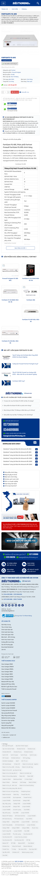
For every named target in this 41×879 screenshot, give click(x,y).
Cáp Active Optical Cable (8, 749)
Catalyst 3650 (5, 822)
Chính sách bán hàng (7, 632)
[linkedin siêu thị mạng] (16, 605)
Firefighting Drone (25, 791)
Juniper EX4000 (27, 803)
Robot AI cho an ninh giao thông (10, 791)
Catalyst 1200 (16, 803)
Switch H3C (5, 755)
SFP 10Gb (13, 843)
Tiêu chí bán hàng (6, 627)
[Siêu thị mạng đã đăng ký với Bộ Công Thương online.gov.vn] (7, 616)
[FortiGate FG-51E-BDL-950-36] (10, 332)
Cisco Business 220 (7, 837)
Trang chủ (4, 9)
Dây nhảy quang (6, 803)
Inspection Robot (6, 779)
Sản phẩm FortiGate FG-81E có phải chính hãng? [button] (17, 405)
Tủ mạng (14, 849)
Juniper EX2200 (25, 813)
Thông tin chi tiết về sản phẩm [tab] (12, 139)
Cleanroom (14, 782)
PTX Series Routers (18, 819)
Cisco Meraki (31, 843)
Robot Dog (16, 794)
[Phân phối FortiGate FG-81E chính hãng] (20, 393)
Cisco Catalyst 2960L (7, 669)
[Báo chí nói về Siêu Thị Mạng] (20, 541)
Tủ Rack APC (17, 764)
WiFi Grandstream (6, 764)
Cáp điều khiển (6, 852)
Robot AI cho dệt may (27, 767)
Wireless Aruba (31, 749)
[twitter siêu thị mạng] (6, 605)
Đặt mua (15, 92)
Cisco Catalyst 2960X (7, 667)
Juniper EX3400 (6, 800)
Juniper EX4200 (18, 831)
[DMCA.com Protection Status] (6, 696)
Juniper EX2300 (6, 797)
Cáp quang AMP (6, 806)
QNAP (17, 761)
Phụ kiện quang (17, 834)
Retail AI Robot (32, 782)
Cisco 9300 (15, 813)
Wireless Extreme (28, 752)
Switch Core (35, 822)
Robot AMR (30, 776)
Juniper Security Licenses (20, 837)
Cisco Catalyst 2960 (7, 664)
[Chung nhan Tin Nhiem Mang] (23, 616)
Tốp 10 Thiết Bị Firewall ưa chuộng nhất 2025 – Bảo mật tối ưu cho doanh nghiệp (24, 373)
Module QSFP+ (21, 843)
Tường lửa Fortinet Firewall (9, 710)
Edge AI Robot (6, 782)
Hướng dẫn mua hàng (7, 642)
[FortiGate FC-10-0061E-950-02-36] (10, 291)
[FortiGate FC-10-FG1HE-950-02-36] (31, 270)
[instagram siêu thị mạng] (12, 605)
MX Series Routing (7, 819)
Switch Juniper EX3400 (8, 705)
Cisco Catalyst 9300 (7, 679)
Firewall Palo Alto (25, 794)
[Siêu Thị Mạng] (21, 3)
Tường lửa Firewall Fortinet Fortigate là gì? (25, 364)
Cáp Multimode (16, 800)
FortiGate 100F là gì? (18, 381)
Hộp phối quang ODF (7, 725)
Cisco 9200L (27, 809)
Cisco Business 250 (7, 840)
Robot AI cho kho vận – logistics (30, 764)
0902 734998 (17, 599)
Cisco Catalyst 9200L (7, 677)
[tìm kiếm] (39, 3)
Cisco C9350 (29, 819)
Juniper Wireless (31, 825)
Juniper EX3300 (25, 822)
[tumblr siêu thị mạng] (23, 605)
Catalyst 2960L (25, 828)
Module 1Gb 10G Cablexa (8, 728)
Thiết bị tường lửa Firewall (8, 689)
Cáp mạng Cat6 (33, 849)
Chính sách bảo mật (6, 630)
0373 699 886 (8, 599)
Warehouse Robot (17, 779)
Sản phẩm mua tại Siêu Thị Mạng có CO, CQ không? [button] (18, 415)
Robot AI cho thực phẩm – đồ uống (11, 767)
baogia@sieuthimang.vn (14, 435)
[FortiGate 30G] (31, 291)
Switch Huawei (14, 755)
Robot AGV (22, 776)
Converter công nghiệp (7, 720)
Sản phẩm (15, 9)
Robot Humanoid (6, 794)
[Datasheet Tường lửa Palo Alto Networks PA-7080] (36, 455)
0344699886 (12, 108)
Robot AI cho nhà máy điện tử (9, 773)
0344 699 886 (8, 594)
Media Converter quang (8, 718)
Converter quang (17, 809)
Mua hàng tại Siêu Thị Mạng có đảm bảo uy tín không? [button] (19, 410)
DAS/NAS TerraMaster (7, 761)
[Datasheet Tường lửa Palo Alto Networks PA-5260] (36, 465)
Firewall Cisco (5, 849)
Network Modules (27, 846)
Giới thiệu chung (6, 625)
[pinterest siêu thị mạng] (19, 605)
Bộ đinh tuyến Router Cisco (9, 687)
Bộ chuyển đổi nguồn (7, 746)
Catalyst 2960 (5, 828)
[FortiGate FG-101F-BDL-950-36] (31, 311)
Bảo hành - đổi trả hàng (8, 637)
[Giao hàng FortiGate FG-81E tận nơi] (20, 501)
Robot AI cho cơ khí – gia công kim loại (11, 770)
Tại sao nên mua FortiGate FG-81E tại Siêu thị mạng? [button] (18, 401)
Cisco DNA (4, 855)
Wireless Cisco (5, 846)
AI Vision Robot (28, 779)
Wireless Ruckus (18, 752)
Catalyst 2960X (15, 828)
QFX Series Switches (20, 816)
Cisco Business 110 (27, 834)
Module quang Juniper (27, 852)
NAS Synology (26, 758)
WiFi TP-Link (24, 761)
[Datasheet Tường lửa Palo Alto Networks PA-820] (36, 452)
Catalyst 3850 (15, 822)
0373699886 (12, 103)
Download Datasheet (7, 647)
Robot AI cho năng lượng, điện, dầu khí (12, 788)
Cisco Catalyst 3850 (7, 674)
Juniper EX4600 (6, 809)
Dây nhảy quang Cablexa (8, 715)
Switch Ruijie (24, 755)
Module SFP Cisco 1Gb (7, 682)
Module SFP (5, 843)
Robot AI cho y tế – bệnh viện (9, 785)
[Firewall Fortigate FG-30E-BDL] (10, 270)
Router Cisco (35, 828)
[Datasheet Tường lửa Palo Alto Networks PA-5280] (36, 462)
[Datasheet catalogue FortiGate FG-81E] (20, 443)
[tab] (20, 401)
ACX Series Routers (19, 825)
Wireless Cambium (15, 758)
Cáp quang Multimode (7, 713)
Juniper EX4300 (6, 834)
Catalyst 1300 (16, 806)
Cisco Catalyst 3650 (7, 672)
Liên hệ (3, 650)
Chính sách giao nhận (7, 635)
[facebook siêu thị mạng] (2, 605)
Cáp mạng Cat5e (22, 849)
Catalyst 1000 (26, 800)
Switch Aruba (33, 755)
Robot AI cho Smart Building (27, 785)
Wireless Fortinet (21, 749)
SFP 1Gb (28, 840)
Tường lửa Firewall (16, 846)
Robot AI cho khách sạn (25, 773)
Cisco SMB (26, 831)
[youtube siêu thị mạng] (9, 605)
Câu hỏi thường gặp (7, 645)
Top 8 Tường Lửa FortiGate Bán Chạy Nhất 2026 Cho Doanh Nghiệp (25, 356)
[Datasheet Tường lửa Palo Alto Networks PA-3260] (36, 458)
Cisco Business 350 (19, 840)
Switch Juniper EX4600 (8, 708)
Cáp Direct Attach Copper (22, 746)
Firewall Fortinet (27, 797)
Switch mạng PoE (6, 723)
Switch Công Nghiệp (7, 825)
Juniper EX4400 (31, 816)
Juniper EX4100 (26, 806)
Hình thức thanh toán (7, 640)
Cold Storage (23, 782)
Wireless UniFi (15, 852)
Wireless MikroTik (6, 752)
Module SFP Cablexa (7, 816)
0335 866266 (18, 594)
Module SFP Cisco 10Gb (8, 684)
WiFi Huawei (5, 758)
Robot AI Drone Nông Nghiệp (9, 776)
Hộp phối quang (6, 813)
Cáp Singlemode (17, 797)
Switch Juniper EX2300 (8, 703)
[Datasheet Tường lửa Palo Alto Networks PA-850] (36, 449)
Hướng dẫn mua (25, 92)
